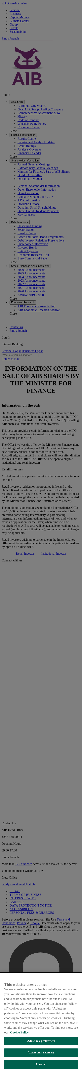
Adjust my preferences (41, 1040)
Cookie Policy (19, 1032)
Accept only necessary (41, 1052)
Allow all (40, 1064)
